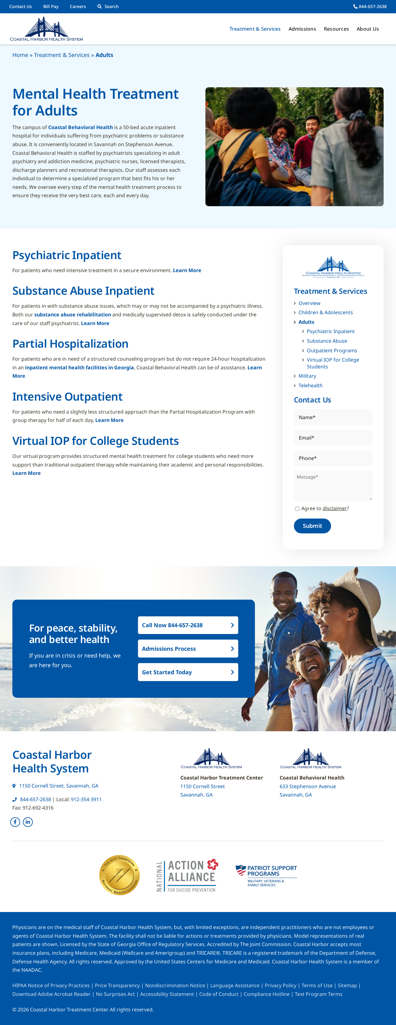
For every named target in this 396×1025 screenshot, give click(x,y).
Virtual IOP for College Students (333, 363)
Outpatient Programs (332, 350)
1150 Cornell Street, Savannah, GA (58, 785)
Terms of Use (318, 985)
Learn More (187, 270)
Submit (312, 525)
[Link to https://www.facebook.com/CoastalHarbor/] (15, 822)
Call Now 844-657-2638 (172, 625)
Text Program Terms (318, 994)
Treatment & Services (62, 55)
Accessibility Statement (167, 994)
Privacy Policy (280, 985)
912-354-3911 (86, 799)
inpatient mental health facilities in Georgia (79, 367)
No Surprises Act (115, 994)
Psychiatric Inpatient (331, 331)
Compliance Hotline (267, 994)
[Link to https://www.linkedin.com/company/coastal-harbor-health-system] (28, 822)
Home (20, 55)
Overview (310, 303)
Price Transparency (117, 985)
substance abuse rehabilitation (72, 314)
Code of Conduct (219, 994)
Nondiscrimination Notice (175, 985)
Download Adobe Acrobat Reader (51, 994)
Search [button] (112, 6)
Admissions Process (169, 648)
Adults (306, 322)
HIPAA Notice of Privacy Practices (51, 985)
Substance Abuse (327, 341)
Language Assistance (235, 985)
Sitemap (348, 985)
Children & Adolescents (326, 312)
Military (307, 376)
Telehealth (311, 385)
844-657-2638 (372, 6)
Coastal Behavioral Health (80, 127)
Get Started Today (167, 672)
